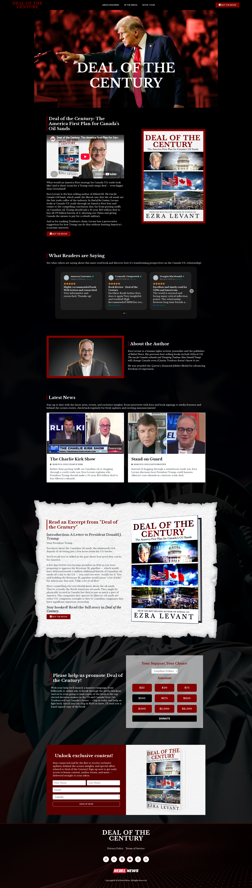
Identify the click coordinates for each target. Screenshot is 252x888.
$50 (164, 687)
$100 (142, 698)
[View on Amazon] (66, 277)
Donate (164, 718)
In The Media (130, 4)
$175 (164, 698)
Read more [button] (114, 305)
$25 (142, 687)
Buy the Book (228, 4)
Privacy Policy (115, 848)
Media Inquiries (110, 4)
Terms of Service (135, 848)
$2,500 (187, 708)
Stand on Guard (146, 459)
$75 (187, 687)
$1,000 (164, 708)
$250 (187, 698)
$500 (142, 708)
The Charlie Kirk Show (72, 459)
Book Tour (148, 4)
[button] (60, 291)
